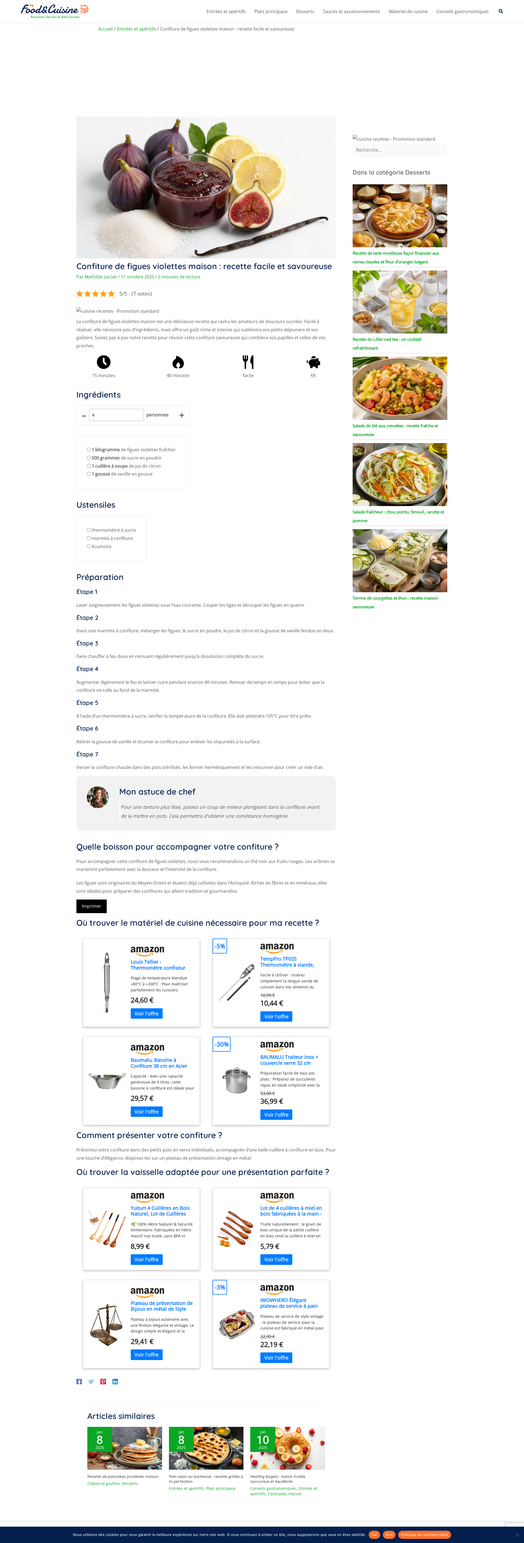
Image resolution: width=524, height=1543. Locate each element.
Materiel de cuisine (408, 11)
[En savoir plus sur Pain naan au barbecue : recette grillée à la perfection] (206, 1448)
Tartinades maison (285, 1493)
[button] (501, 11)
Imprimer (91, 906)
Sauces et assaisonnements (351, 11)
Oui (374, 1534)
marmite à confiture (112, 538)
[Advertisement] (262, 76)
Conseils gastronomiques (462, 11)
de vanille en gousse (122, 474)
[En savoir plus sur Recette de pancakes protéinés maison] (124, 1448)
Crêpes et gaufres (103, 1483)
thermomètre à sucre (114, 530)
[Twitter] (91, 1381)
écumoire (101, 546)
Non (389, 1534)
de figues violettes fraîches (133, 450)
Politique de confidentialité (424, 1534)
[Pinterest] (103, 1381)
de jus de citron (126, 466)
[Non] (517, 1535)
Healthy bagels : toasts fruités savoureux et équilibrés (277, 1479)
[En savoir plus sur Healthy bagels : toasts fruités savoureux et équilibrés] (287, 1448)
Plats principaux (270, 11)
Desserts (305, 11)
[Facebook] (79, 1381)
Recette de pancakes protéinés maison (123, 1476)
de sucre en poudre (126, 458)
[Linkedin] (115, 1381)
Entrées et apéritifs (226, 11)
